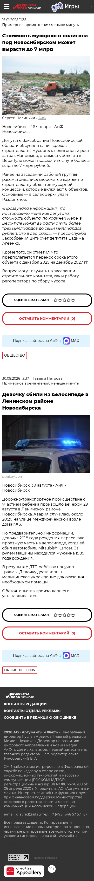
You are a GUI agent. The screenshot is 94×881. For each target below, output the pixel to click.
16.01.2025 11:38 (14, 20)
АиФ (42, 118)
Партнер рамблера (45, 857)
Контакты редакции (25, 704)
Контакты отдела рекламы (32, 711)
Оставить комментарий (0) (47, 318)
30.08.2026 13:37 (15, 378)
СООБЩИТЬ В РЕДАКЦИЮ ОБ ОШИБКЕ (40, 717)
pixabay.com (12, 476)
